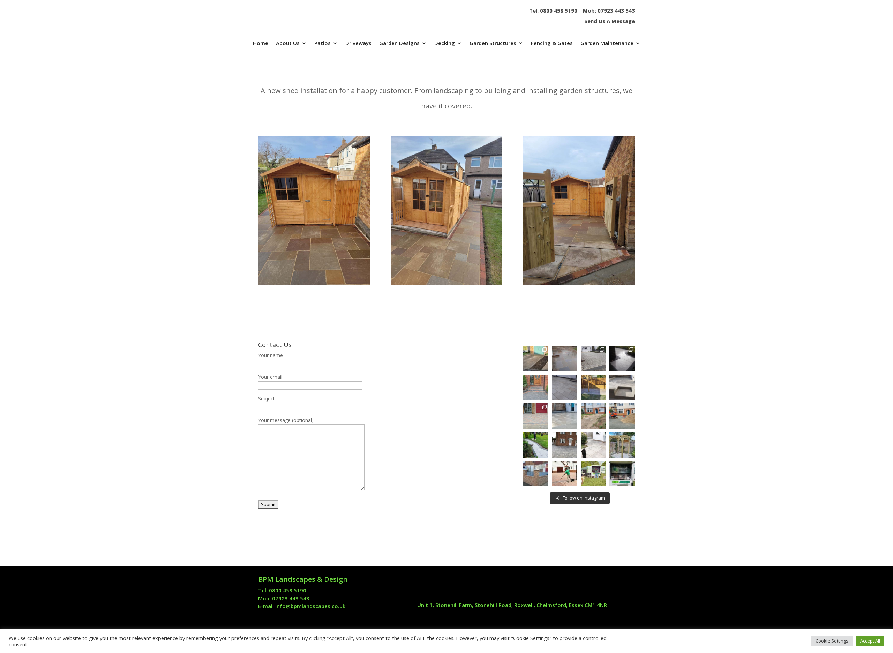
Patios (322, 43)
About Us (288, 43)
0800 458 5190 (558, 10)
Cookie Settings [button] (832, 641)
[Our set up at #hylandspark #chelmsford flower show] (622, 474)
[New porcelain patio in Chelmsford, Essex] (622, 387)
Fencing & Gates (552, 43)
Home (260, 43)
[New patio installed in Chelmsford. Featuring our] (593, 445)
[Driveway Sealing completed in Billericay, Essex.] (564, 474)
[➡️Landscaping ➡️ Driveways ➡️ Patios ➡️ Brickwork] (536, 445)
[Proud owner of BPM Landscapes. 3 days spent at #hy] (593, 474)
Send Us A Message (609, 20)
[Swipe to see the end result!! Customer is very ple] (536, 358)
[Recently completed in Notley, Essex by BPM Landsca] (593, 387)
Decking (444, 43)
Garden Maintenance (606, 43)
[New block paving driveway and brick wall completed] (593, 416)
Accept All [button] (870, 641)
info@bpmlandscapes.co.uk (310, 605)
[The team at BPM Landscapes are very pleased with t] (564, 358)
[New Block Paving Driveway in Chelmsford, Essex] (536, 416)
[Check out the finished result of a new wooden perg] (622, 445)
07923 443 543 (616, 10)
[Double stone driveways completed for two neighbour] (593, 358)
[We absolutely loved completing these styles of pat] (622, 358)
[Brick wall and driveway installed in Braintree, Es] (536, 474)
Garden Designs (399, 43)
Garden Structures (493, 43)
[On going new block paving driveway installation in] (622, 416)
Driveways (358, 43)
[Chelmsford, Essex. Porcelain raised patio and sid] (564, 416)
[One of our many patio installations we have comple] (564, 445)
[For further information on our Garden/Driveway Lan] (536, 387)
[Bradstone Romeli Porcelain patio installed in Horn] (564, 387)
